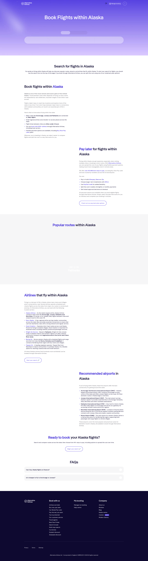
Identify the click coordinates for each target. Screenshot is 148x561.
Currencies (52, 530)
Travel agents (53, 520)
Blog (100, 510)
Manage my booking (80, 505)
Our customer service (56, 517)
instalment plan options (112, 73)
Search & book (53, 525)
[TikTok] (32, 535)
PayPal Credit (88, 184)
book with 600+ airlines (39, 126)
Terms (33, 547)
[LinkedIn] (39, 535)
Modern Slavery (104, 517)
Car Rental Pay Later (55, 510)
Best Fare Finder (54, 522)
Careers (101, 515)
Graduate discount (55, 535)
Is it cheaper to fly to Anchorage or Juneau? (40, 478)
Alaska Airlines (31, 313)
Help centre (77, 507)
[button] (125, 3)
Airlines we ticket (54, 505)
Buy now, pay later (55, 507)
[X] (29, 535)
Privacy (26, 547)
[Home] (26, 3)
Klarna (98, 179)
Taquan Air (29, 345)
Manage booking (116, 3)
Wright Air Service (32, 332)
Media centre (103, 512)
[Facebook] (25, 535)
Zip (103, 179)
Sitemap (41, 547)
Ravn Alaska (30, 320)
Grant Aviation (31, 326)
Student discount (54, 532)
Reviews (101, 507)
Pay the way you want (56, 512)
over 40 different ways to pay (94, 171)
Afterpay (92, 179)
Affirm (107, 182)
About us (101, 505)
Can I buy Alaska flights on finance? (38, 470)
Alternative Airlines (114, 163)
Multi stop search (54, 527)
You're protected (54, 515)
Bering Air (29, 339)
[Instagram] (36, 535)
